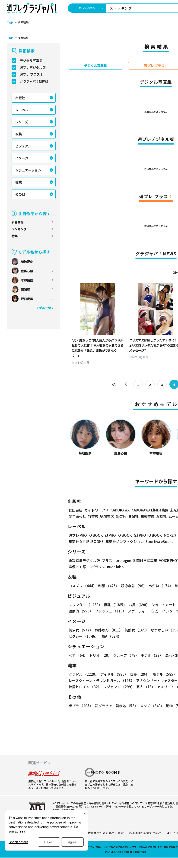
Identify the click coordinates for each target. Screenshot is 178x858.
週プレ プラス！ (31, 74)
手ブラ (81, 705)
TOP (10, 22)
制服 (108, 585)
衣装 (18, 134)
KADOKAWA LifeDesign (149, 510)
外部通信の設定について (145, 832)
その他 (20, 194)
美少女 (81, 630)
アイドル (114, 674)
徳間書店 (107, 516)
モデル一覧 (43, 308)
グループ (126, 655)
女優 (140, 674)
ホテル (152, 655)
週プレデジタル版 (33, 67)
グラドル (84, 674)
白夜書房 (147, 516)
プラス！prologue (116, 560)
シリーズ (21, 122)
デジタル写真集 (31, 60)
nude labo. (116, 566)
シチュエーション (28, 170)
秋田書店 (76, 510)
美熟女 (136, 630)
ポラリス (98, 566)
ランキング (19, 229)
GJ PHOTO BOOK (148, 535)
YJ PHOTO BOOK (118, 535)
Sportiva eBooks (159, 541)
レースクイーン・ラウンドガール (101, 680)
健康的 (81, 611)
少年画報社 (77, 516)
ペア (78, 655)
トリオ (100, 655)
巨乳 (115, 604)
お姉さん (109, 630)
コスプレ (82, 585)
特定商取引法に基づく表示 (106, 832)
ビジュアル (23, 146)
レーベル (21, 109)
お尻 (139, 604)
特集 (15, 236)
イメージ (21, 158)
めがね (161, 585)
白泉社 (133, 516)
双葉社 (161, 516)
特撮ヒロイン (85, 686)
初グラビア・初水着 (116, 705)
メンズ (152, 705)
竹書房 (93, 516)
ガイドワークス (96, 510)
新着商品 (18, 222)
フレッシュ (110, 611)
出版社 (20, 97)
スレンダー (85, 604)
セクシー (84, 636)
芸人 (145, 686)
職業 (18, 182)
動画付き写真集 (145, 560)
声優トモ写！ (79, 566)
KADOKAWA (120, 510)
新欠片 (121, 516)
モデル (165, 674)
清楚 (110, 636)
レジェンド (118, 686)
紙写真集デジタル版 (84, 560)
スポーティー (144, 611)
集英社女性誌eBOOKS (86, 541)
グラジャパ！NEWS (34, 81)
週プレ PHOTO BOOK (86, 535)
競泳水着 (134, 585)
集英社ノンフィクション (124, 541)
